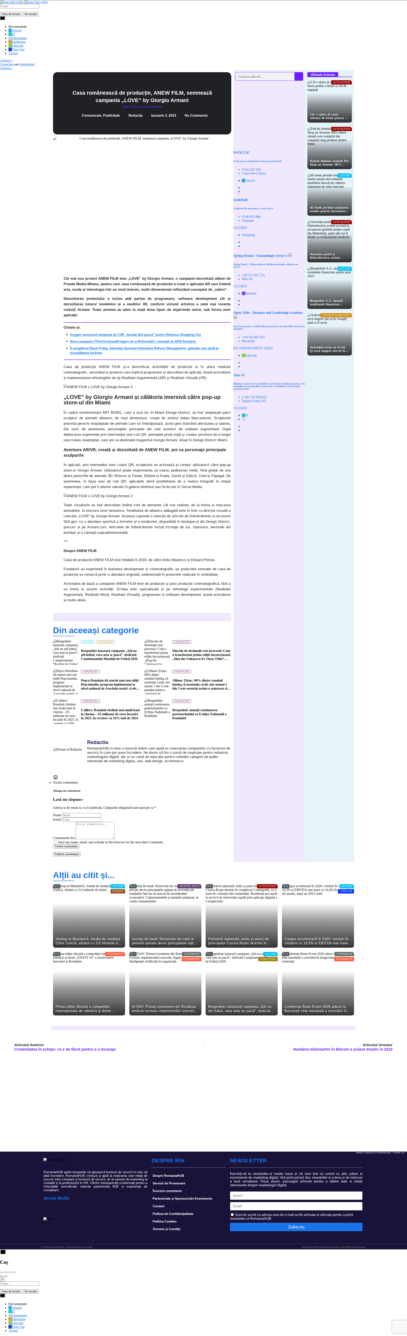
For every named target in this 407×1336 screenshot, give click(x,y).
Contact (158, 1206)
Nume (57, 815)
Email (57, 819)
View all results (11, 14)
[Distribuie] (6, 1272)
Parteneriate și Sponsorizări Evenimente (182, 1198)
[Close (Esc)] (1, 1272)
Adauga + (6, 60)
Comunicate (91, 115)
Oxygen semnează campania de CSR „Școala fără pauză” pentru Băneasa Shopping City (135, 334)
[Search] (298, 76)
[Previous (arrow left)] (1, 1276)
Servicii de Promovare (169, 1183)
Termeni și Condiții (166, 1229)
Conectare (7, 64)
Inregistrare (27, 64)
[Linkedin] (67, 1209)
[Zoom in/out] (14, 1272)
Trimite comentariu (66, 846)
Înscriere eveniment (167, 1191)
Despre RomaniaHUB (168, 1175)
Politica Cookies (165, 1221)
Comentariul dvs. (64, 838)
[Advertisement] (269, 113)
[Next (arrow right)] (6, 1276)
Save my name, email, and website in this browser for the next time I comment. (110, 842)
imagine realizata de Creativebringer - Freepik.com (380, 1152)
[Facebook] (47, 1209)
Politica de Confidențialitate (173, 1214)
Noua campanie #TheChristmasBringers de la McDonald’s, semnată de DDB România (133, 341)
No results (31, 14)
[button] (58, 277)
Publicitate (111, 115)
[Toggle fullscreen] (10, 1272)
